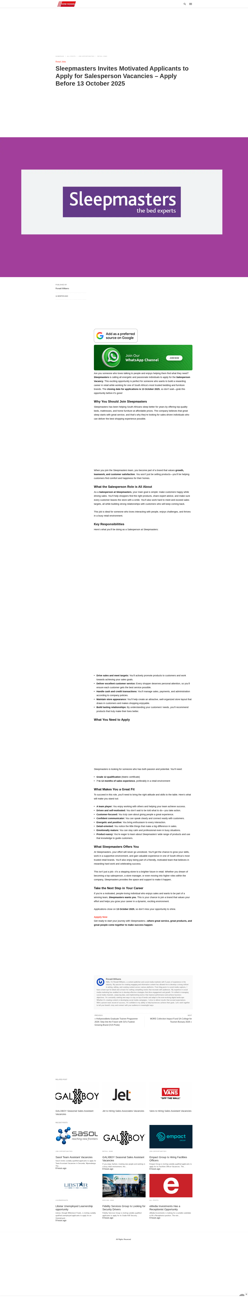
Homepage (60, 56)
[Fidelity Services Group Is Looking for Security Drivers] (123, 1185)
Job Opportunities (86, 56)
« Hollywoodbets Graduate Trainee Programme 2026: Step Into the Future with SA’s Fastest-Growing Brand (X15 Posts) (116, 1022)
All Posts (71, 56)
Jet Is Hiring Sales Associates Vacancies (123, 1111)
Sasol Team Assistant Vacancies (74, 1157)
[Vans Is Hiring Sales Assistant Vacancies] (170, 1095)
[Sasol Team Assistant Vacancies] (77, 1136)
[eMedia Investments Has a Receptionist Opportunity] (170, 1185)
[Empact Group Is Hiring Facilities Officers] (170, 1136)
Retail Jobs (102, 56)
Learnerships (62, 1200)
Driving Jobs (108, 1200)
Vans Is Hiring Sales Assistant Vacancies (170, 1111)
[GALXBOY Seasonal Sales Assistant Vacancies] (77, 1095)
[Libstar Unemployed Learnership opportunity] (77, 1185)
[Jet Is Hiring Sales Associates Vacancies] (123, 1095)
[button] (116, 336)
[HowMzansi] (66, 4)
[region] (124, 30)
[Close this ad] (246, 1294)
